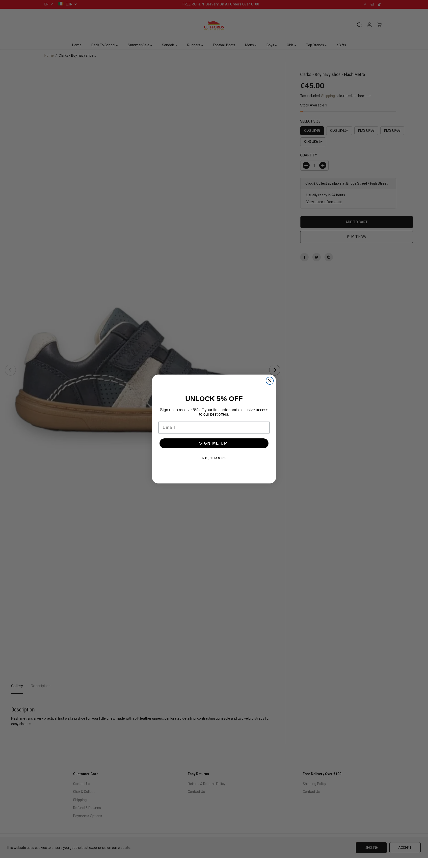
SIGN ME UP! (214, 443)
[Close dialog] (269, 380)
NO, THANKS (214, 458)
